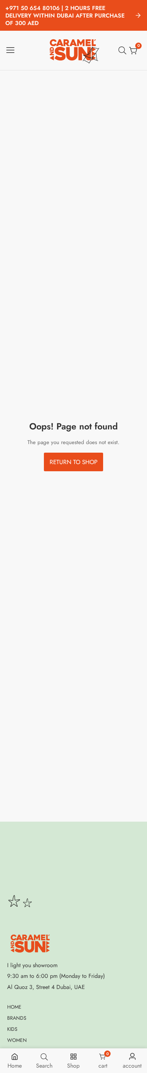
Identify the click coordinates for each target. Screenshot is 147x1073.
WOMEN (17, 1040)
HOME (14, 1006)
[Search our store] (123, 50)
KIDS (12, 1029)
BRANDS (16, 1018)
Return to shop (73, 462)
